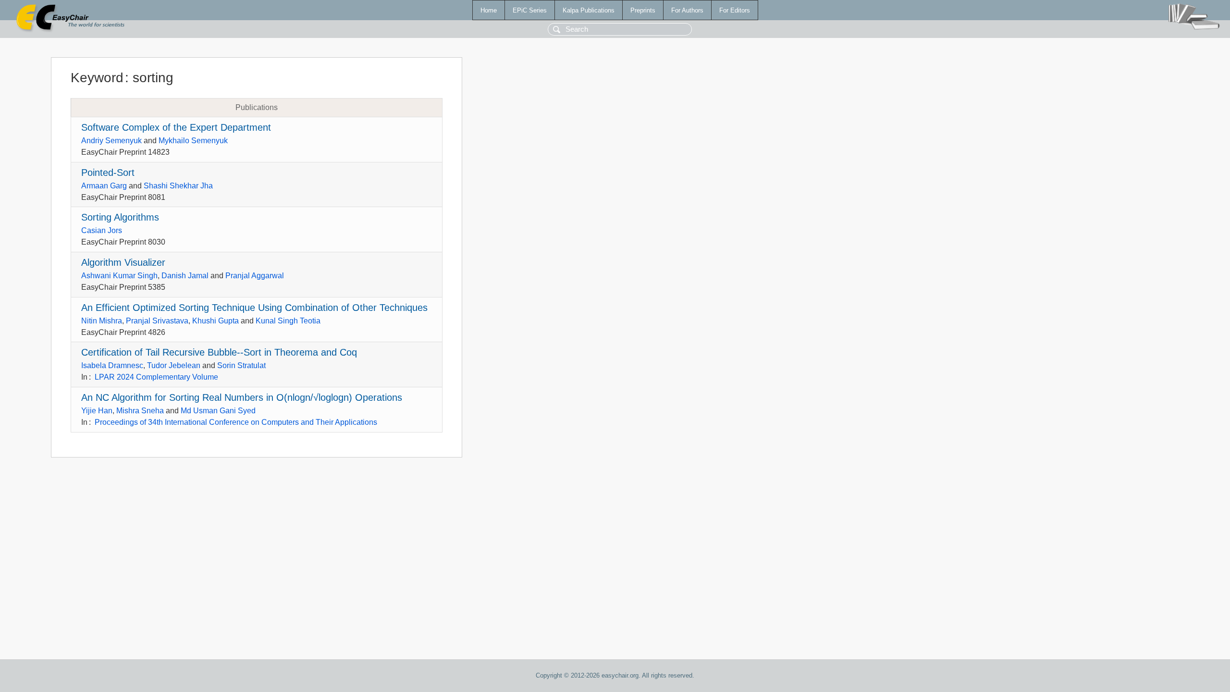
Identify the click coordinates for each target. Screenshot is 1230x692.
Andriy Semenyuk (111, 140)
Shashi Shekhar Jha (178, 186)
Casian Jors (101, 230)
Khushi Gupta (215, 321)
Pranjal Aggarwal (254, 276)
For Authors (687, 10)
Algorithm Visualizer (123, 262)
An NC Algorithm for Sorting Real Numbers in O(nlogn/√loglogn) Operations (241, 397)
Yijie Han (96, 411)
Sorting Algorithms (120, 217)
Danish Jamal (185, 276)
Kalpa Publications (589, 10)
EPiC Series (530, 10)
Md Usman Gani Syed (218, 411)
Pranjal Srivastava (157, 321)
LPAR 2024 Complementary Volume (156, 377)
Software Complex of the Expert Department (176, 127)
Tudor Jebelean (173, 365)
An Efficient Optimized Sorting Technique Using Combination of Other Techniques (254, 307)
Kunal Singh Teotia (288, 321)
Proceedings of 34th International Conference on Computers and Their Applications (236, 422)
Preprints (642, 10)
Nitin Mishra (101, 321)
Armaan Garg (104, 186)
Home (488, 10)
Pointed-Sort (108, 172)
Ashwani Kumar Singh (119, 276)
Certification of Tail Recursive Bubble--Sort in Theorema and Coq (219, 352)
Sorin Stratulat (241, 365)
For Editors (734, 10)
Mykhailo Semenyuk (193, 140)
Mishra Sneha (140, 411)
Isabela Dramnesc (112, 365)
